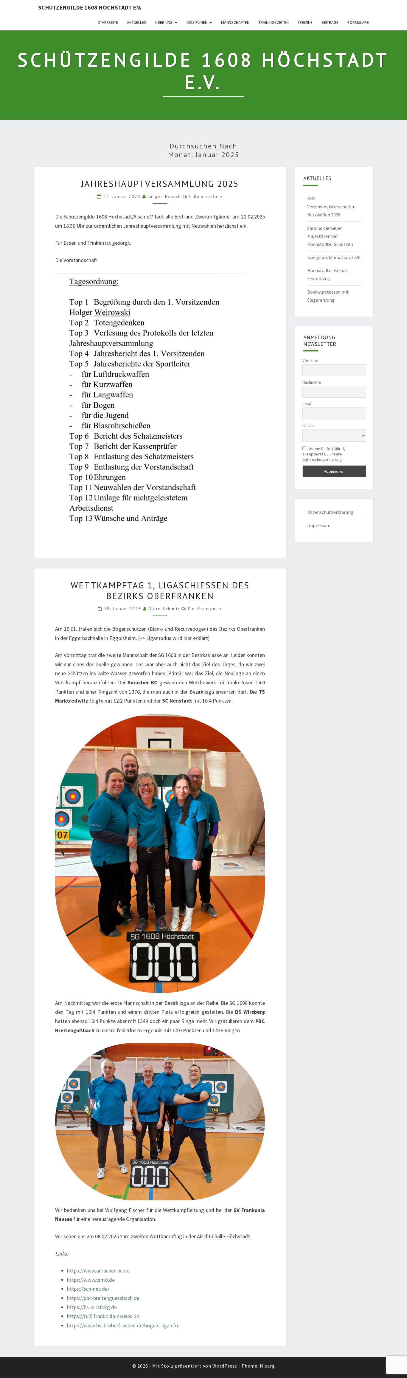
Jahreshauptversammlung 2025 (160, 183)
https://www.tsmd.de (91, 1279)
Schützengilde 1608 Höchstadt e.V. (89, 7)
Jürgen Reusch (164, 196)
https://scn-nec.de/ (88, 1288)
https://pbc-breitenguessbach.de (103, 1298)
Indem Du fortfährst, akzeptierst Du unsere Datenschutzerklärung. (323, 454)
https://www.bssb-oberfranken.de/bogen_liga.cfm (123, 1325)
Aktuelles (136, 22)
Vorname (310, 360)
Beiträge (329, 22)
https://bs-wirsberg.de (92, 1307)
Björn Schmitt (164, 608)
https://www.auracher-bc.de (98, 1270)
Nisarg (267, 1366)
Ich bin (308, 425)
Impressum (318, 525)
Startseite (108, 22)
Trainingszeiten (273, 22)
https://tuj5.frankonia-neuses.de (103, 1316)
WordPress (224, 1366)
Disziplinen (197, 22)
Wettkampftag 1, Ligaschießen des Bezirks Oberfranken (160, 590)
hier (188, 638)
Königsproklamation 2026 (334, 257)
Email (307, 404)
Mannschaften (235, 22)
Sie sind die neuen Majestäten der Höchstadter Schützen (330, 236)
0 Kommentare (206, 196)
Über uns (164, 22)
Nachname (311, 382)
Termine (305, 22)
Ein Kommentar (205, 608)
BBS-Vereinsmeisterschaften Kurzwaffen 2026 (331, 207)
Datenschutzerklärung (330, 512)
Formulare (358, 22)
